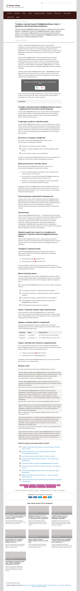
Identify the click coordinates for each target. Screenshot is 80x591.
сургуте (55, 490)
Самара (62, 585)
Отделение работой (45, 490)
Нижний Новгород (52, 585)
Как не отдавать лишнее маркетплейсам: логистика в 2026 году (38, 541)
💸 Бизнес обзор (13, 5)
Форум (18, 17)
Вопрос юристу (67, 13)
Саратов (34, 586)
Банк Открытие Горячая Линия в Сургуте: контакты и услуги (38, 456)
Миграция (49, 13)
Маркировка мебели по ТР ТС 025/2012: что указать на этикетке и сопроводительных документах (38, 517)
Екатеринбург (39, 585)
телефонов (61, 490)
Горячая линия (10, 17)
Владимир (43, 586)
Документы (17, 13)
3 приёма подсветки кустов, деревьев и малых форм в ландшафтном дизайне (60, 517)
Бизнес (30, 13)
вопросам (24, 490)
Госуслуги (9, 13)
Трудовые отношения (39, 13)
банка (18, 490)
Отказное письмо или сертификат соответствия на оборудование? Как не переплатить (61, 541)
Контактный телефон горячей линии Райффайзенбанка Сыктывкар (40, 463)
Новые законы (57, 13)
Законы (24, 13)
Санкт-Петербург (31, 585)
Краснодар (67, 585)
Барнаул (38, 586)
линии (37, 490)
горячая (31, 490)
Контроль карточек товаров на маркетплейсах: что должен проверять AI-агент (14, 541)
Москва (24, 585)
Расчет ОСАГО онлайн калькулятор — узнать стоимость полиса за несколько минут (15, 517)
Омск (58, 585)
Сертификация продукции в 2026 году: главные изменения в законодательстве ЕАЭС (14, 563)
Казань (45, 585)
